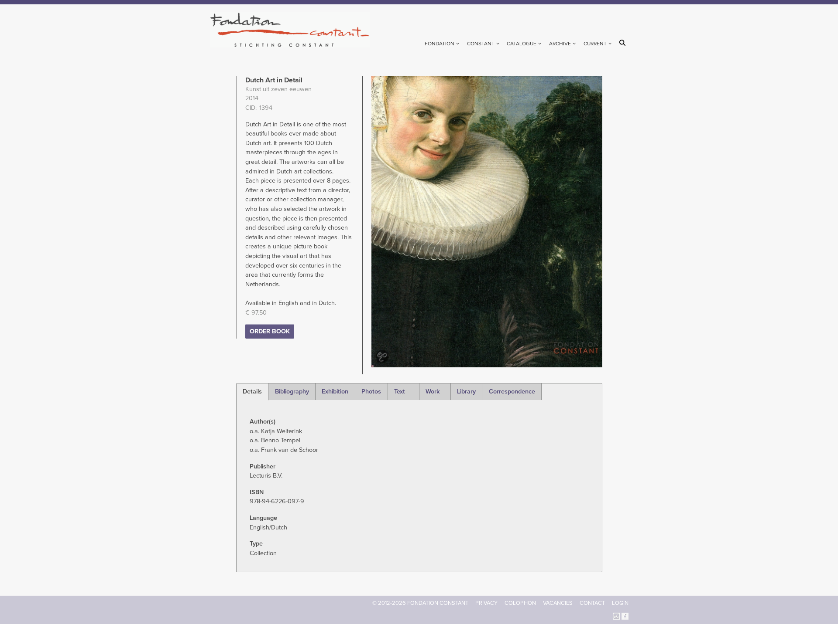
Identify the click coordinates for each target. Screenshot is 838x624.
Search (623, 43)
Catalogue (521, 44)
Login (620, 603)
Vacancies (558, 603)
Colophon (520, 603)
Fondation (439, 44)
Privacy (486, 603)
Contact (592, 603)
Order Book (270, 331)
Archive (560, 44)
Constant (481, 44)
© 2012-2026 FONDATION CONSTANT (420, 603)
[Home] (293, 29)
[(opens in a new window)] (616, 615)
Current (595, 44)
